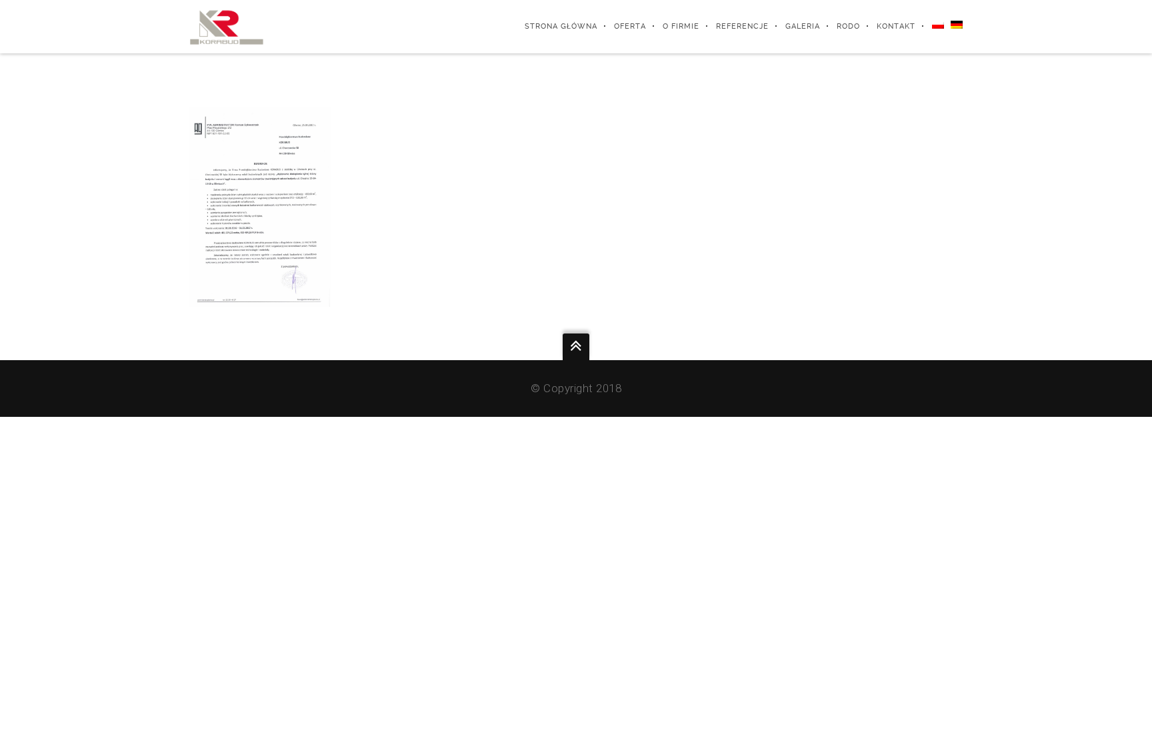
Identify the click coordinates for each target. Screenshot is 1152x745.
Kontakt (896, 26)
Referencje (742, 26)
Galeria (802, 26)
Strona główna (561, 26)
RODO (848, 26)
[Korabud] (226, 26)
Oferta (630, 26)
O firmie (681, 26)
